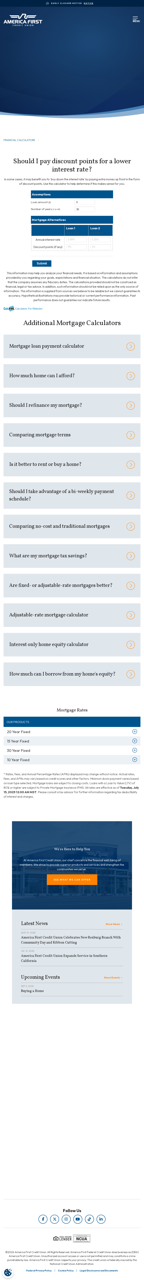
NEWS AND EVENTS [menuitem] (63, 1099)
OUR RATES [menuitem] (64, 1130)
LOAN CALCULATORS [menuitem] (63, 1104)
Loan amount (41, 202)
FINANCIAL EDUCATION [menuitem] (63, 1089)
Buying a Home (32, 991)
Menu (135, 21)
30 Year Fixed (18, 750)
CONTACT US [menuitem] (63, 1151)
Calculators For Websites (29, 308)
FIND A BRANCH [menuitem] (63, 1140)
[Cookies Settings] (8, 1272)
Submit (42, 263)
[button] (72, 879)
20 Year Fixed (18, 731)
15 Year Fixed (18, 741)
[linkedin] (101, 1219)
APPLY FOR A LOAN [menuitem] (63, 1135)
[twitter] (54, 1219)
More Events (112, 977)
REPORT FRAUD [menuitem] (64, 1109)
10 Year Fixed (18, 759)
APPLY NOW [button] (23, 118)
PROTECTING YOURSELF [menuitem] (63, 1094)
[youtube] (77, 1219)
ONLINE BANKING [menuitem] (63, 1145)
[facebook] (42, 1219)
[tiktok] (89, 1219)
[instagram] (66, 1219)
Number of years (45, 209)
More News (113, 924)
